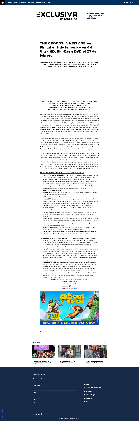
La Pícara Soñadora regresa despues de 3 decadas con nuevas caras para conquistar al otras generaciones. (43, 362)
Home (86, 384)
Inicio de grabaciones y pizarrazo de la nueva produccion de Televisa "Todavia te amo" (95, 362)
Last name (37, 385)
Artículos (88, 391)
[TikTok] (133, 2)
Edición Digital (90, 395)
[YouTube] (127, 2)
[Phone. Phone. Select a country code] (35, 402)
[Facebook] (124, 2)
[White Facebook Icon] (34, 414)
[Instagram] (130, 2)
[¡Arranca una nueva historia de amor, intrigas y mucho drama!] (69, 351)
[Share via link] (40, 331)
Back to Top (2, 413)
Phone (35, 399)
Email (35, 392)
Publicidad (88, 402)
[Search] (111, 2)
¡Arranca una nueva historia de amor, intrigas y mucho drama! (69, 362)
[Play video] (69, 308)
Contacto (88, 398)
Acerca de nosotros (92, 388)
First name (37, 379)
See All (105, 342)
